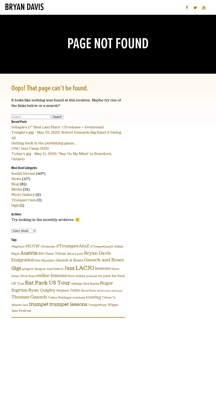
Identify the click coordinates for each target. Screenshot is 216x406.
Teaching (98, 22)
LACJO (85, 268)
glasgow (28, 269)
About (26, 22)
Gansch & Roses (69, 260)
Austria (29, 253)
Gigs (15, 205)
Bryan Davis (24, 7)
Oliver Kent (27, 276)
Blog (15, 184)
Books (112, 22)
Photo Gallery (23, 194)
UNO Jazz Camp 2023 (30, 148)
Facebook (187, 7)
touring (93, 297)
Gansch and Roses (104, 260)
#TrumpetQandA (101, 247)
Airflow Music (162, 22)
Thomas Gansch (29, 297)
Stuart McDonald (113, 290)
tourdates (79, 298)
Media (16, 189)
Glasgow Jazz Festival (48, 269)
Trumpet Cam (23, 200)
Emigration (23, 260)
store (100, 291)
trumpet (39, 304)
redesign (77, 284)
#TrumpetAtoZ (72, 246)
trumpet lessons (68, 304)
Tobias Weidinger (60, 298)
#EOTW (32, 246)
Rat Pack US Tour (47, 282)
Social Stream (23, 173)
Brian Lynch (75, 254)
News (16, 178)
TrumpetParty (97, 305)
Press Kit (127, 22)
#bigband (17, 247)
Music (54, 22)
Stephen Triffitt (68, 290)
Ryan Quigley (41, 290)
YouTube (204, 7)
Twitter (195, 7)
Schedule (82, 22)
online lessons (51, 275)
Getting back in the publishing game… (43, 143)
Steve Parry (88, 291)
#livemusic (48, 247)
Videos (66, 22)
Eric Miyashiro (45, 260)
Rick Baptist (91, 284)
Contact (143, 22)
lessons (103, 268)
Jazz (69, 268)
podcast (91, 276)
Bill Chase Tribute (52, 253)
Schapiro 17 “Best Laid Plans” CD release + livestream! (57, 127)
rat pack (104, 276)
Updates (40, 22)
